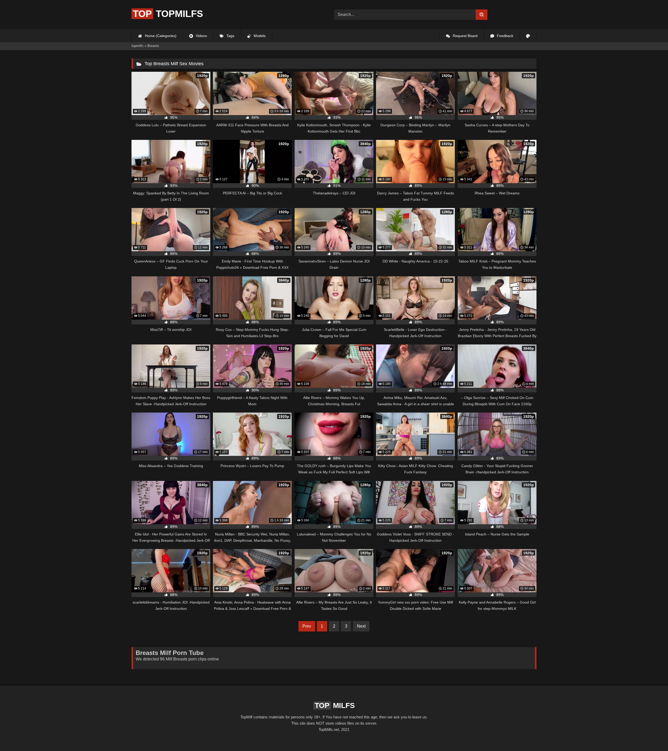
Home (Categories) (160, 36)
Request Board (465, 36)
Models (259, 36)
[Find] (481, 14)
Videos (201, 36)
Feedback (504, 36)
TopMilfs (168, 13)
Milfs (335, 705)
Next (361, 626)
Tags (229, 36)
